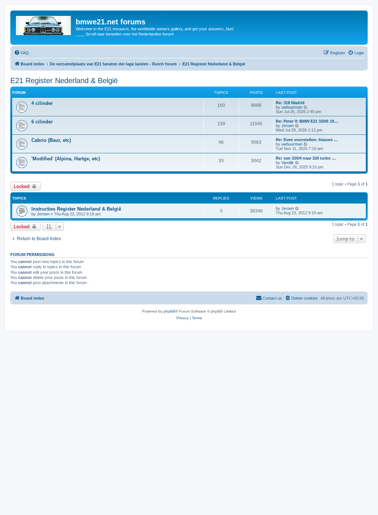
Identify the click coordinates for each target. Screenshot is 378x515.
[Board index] (44, 24)
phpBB (169, 311)
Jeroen (287, 125)
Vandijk (287, 162)
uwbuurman (291, 107)
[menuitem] (21, 52)
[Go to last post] (297, 208)
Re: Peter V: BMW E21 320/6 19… (307, 121)
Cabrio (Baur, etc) (51, 140)
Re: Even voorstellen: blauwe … (307, 139)
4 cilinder (42, 103)
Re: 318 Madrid (290, 102)
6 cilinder (42, 122)
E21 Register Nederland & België (64, 80)
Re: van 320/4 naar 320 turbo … (306, 158)
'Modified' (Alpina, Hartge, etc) (65, 158)
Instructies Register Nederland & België (76, 209)
